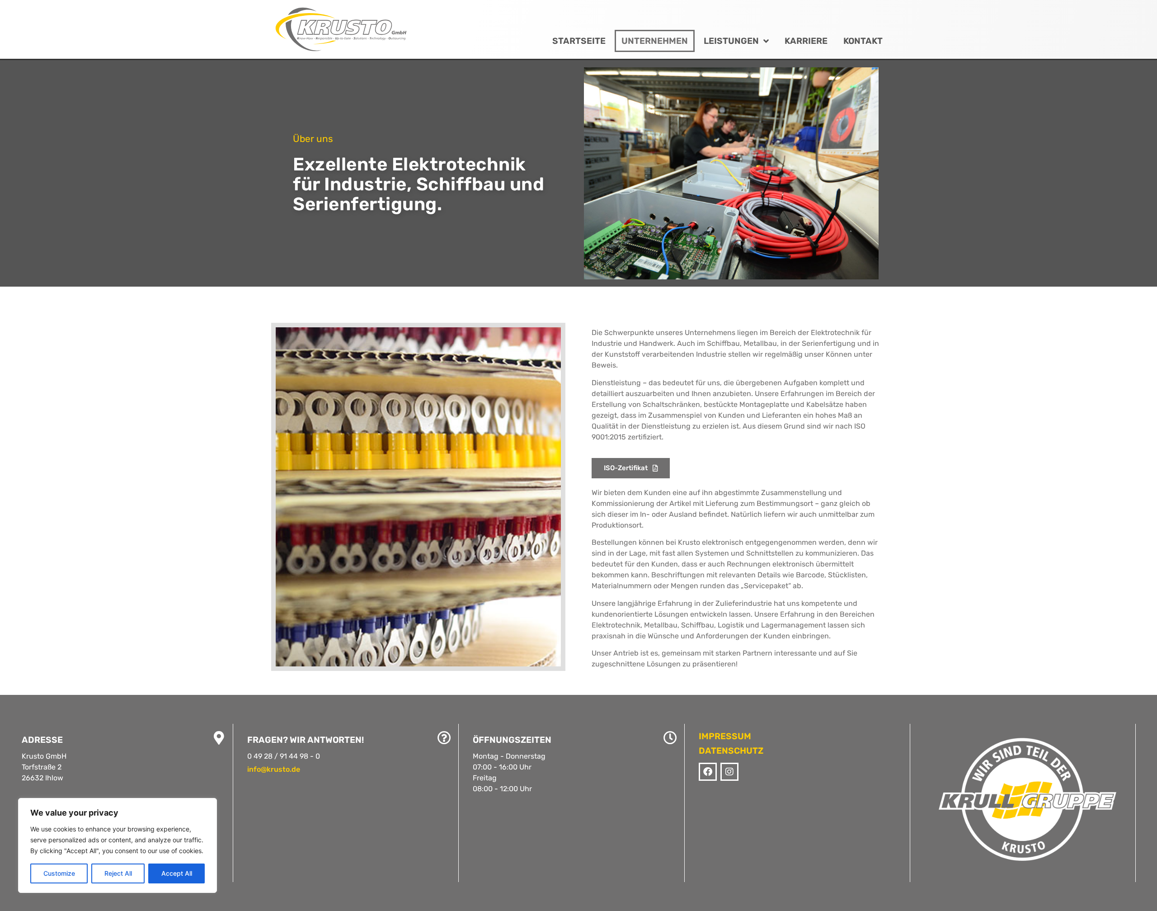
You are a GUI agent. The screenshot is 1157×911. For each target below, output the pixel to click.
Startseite (579, 41)
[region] (117, 845)
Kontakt (863, 41)
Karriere (806, 41)
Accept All (176, 873)
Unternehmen (654, 41)
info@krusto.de (273, 769)
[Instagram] (729, 772)
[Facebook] (708, 772)
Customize (59, 873)
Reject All (118, 873)
